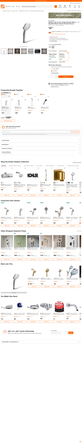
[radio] (52, 69)
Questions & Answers (60, 25)
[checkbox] (2, 94)
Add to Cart (66, 76)
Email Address (54, 330)
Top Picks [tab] (3, 165)
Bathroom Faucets (7, 10)
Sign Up (70, 332)
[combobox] (37, 6)
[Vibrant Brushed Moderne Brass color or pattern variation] (44, 182)
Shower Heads (15, 10)
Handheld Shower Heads (24, 10)
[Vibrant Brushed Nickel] (50, 47)
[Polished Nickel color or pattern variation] (16, 182)
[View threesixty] (30, 51)
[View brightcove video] (37, 51)
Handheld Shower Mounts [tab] (15, 165)
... (1, 10)
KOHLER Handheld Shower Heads (37, 10)
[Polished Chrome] (53, 47)
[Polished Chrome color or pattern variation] (1, 182)
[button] (41, 140)
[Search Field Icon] (55, 6)
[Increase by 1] (56, 76)
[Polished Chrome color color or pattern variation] (18, 182)
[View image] (4, 51)
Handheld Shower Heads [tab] (73, 165)
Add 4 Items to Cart (8, 120)
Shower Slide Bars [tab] (50, 165)
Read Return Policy (55, 86)
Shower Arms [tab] (40, 165)
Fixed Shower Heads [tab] (28, 165)
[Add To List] (77, 22)
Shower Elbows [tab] (60, 165)
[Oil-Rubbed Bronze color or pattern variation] (69, 182)
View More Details (53, 40)
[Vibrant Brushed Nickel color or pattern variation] (3, 182)
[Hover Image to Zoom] (24, 29)
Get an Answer (75, 131)
